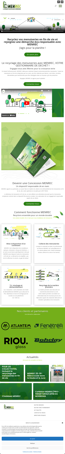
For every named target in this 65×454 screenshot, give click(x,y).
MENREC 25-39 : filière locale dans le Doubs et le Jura (36, 375)
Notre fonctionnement (42, 407)
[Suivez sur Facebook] (58, 2)
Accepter (32, 439)
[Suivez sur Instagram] (62, 2)
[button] (62, 423)
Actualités (37, 410)
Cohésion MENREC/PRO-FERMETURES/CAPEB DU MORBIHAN (47, 394)
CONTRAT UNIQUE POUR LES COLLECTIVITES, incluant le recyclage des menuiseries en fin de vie (11, 371)
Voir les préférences (32, 448)
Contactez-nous (32, 84)
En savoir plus (32, 54)
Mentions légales (37, 451)
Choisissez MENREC (11, 396)
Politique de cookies (27, 451)
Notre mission (39, 405)
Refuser (32, 443)
